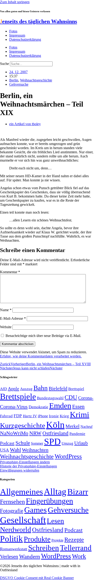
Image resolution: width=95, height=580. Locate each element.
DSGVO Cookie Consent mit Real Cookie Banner (37, 578)
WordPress (68, 456)
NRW (35, 433)
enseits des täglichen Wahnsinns (38, 21)
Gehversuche (18, 84)
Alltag (55, 491)
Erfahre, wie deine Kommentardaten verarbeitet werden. (41, 356)
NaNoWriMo (14, 433)
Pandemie (77, 434)
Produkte (37, 539)
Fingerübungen (49, 501)
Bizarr (77, 491)
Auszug (26, 388)
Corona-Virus (14, 406)
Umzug (67, 443)
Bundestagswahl (50, 398)
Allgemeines (21, 491)
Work (79, 556)
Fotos (13, 31)
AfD (3, 389)
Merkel (72, 426)
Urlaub (81, 443)
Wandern (29, 556)
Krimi (79, 414)
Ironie (54, 416)
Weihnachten (35, 450)
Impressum (17, 35)
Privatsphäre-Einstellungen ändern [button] (25, 462)
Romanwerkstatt (13, 549)
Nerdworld (15, 529)
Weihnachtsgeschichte (36, 80)
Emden (60, 405)
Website (6, 327)
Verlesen (9, 557)
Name (6, 310)
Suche (4, 64)
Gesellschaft (23, 520)
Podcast (7, 443)
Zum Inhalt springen (15, 2)
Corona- (85, 397)
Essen (78, 406)
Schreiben (43, 548)
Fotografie (11, 511)
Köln (55, 425)
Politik (11, 538)
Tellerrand (76, 548)
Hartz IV (30, 416)
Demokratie (38, 407)
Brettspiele (18, 396)
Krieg (64, 416)
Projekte (57, 540)
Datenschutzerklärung (25, 39)
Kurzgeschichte (22, 425)
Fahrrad (6, 416)
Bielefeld (58, 388)
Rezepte (74, 539)
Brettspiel (76, 389)
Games (35, 509)
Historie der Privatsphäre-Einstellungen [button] (28, 466)
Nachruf (86, 427)
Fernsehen (12, 501)
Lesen (55, 521)
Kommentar (10, 272)
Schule (22, 443)
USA (4, 450)
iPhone (43, 416)
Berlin (13, 80)
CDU (71, 397)
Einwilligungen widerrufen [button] (19, 470)
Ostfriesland (55, 433)
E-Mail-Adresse (13, 318)
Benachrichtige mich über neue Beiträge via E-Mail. (43, 336)
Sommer (37, 443)
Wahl (15, 450)
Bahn (40, 388)
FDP (18, 415)
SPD (52, 442)
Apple (13, 388)
